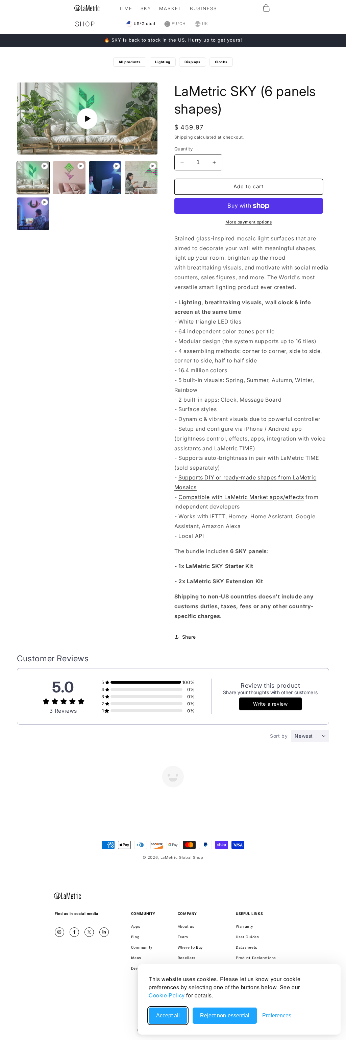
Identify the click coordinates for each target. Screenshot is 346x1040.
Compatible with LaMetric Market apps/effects (241, 497)
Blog (135, 937)
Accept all (168, 1015)
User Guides (247, 937)
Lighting (162, 62)
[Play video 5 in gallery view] (33, 213)
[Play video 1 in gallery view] (33, 177)
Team (183, 937)
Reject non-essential (224, 1015)
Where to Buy (190, 947)
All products (130, 62)
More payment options (248, 221)
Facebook (74, 932)
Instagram (59, 932)
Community (141, 947)
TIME (125, 8)
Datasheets (246, 947)
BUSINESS (203, 8)
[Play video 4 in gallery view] (141, 177)
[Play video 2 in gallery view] (69, 177)
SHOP (85, 24)
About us (186, 926)
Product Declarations (256, 958)
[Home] (67, 895)
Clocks (221, 62)
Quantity (183, 148)
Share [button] (189, 637)
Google (104, 932)
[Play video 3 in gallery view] (105, 177)
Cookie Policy (167, 995)
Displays (192, 62)
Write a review (270, 704)
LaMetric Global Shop (181, 857)
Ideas (136, 958)
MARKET (170, 8)
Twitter (89, 932)
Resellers (187, 958)
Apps (136, 926)
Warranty (244, 926)
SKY (146, 8)
